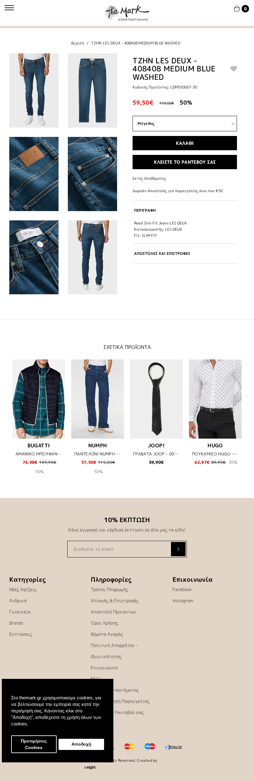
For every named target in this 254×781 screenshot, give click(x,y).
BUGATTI (39, 445)
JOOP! (156, 445)
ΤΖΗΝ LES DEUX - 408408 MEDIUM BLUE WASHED (135, 43)
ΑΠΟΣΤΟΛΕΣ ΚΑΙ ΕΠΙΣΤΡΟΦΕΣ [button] (162, 253)
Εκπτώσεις (20, 634)
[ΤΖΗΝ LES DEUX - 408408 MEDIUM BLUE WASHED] (34, 90)
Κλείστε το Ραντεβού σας (117, 712)
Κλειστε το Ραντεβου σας (185, 162)
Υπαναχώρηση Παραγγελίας (120, 701)
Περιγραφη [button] (145, 210)
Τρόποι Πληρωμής (109, 589)
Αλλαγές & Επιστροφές (114, 600)
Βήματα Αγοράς (107, 634)
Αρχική (77, 43)
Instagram (183, 600)
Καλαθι (185, 143)
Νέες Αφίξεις (23, 589)
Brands (16, 623)
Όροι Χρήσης (104, 623)
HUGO (215, 445)
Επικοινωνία (104, 667)
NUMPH (97, 445)
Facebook (182, 589)
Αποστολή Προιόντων (113, 612)
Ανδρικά (18, 600)
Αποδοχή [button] (81, 744)
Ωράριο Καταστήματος (115, 690)
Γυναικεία (20, 612)
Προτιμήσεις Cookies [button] (34, 744)
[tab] (185, 210)
